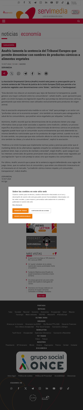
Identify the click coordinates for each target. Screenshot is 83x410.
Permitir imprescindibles (22, 216)
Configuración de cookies (40, 210)
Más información (17, 205)
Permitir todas (20, 210)
